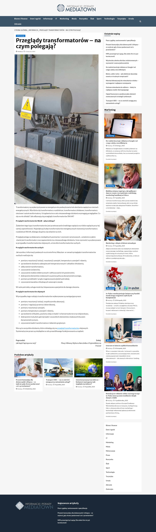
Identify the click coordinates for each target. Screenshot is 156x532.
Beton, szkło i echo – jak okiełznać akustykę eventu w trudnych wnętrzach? (121, 75)
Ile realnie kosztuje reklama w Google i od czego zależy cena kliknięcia (121, 68)
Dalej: (81, 343)
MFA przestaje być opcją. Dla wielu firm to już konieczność (122, 55)
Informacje (48, 19)
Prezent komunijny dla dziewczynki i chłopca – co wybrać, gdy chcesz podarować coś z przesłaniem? (28, 383)
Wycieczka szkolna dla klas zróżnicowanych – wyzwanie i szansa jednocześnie (122, 61)
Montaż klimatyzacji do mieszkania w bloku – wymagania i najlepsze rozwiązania (122, 82)
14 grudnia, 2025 (120, 246)
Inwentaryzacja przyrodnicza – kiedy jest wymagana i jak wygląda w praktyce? (88, 382)
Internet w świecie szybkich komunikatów (122, 346)
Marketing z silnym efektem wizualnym (121, 243)
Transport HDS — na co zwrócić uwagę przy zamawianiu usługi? (58, 381)
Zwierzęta (109, 489)
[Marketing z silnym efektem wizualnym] (123, 228)
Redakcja (20, 51)
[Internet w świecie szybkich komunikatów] (123, 330)
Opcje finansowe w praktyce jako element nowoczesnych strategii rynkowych (121, 95)
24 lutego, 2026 (120, 145)
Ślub (92, 19)
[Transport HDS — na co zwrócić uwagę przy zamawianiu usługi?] (58, 367)
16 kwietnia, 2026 (30, 389)
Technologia (109, 19)
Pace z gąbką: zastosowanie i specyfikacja (121, 40)
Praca (108, 455)
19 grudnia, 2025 (60, 384)
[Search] (140, 21)
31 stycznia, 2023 (30, 51)
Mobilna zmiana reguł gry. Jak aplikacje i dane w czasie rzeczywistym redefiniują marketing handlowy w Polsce (121, 193)
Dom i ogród (35, 19)
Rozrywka (83, 19)
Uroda (131, 19)
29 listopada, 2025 (120, 300)
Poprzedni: (26, 341)
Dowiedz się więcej (111, 159)
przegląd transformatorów (68, 328)
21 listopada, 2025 (120, 348)
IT (56, 19)
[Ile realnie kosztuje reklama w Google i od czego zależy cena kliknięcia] (123, 125)
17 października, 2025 (121, 400)
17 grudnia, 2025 (120, 198)
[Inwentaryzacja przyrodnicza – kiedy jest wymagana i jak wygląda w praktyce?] (88, 367)
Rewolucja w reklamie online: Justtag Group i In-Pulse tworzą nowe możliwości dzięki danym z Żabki (123, 396)
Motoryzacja (110, 451)
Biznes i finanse (20, 19)
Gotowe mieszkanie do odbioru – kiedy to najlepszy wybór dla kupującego (121, 88)
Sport (99, 19)
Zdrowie (17, 24)
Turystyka (121, 19)
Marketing (64, 19)
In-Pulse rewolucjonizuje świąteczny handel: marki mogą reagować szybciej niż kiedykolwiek (123, 296)
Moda (74, 19)
